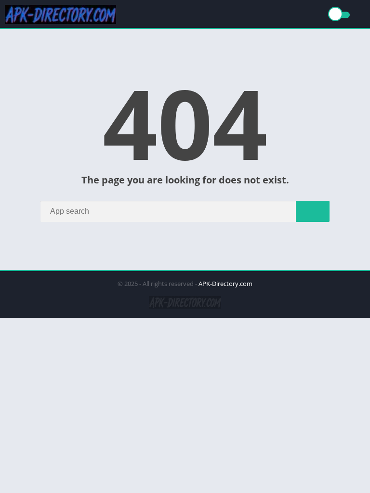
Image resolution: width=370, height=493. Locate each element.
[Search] (313, 211)
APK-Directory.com (225, 283)
